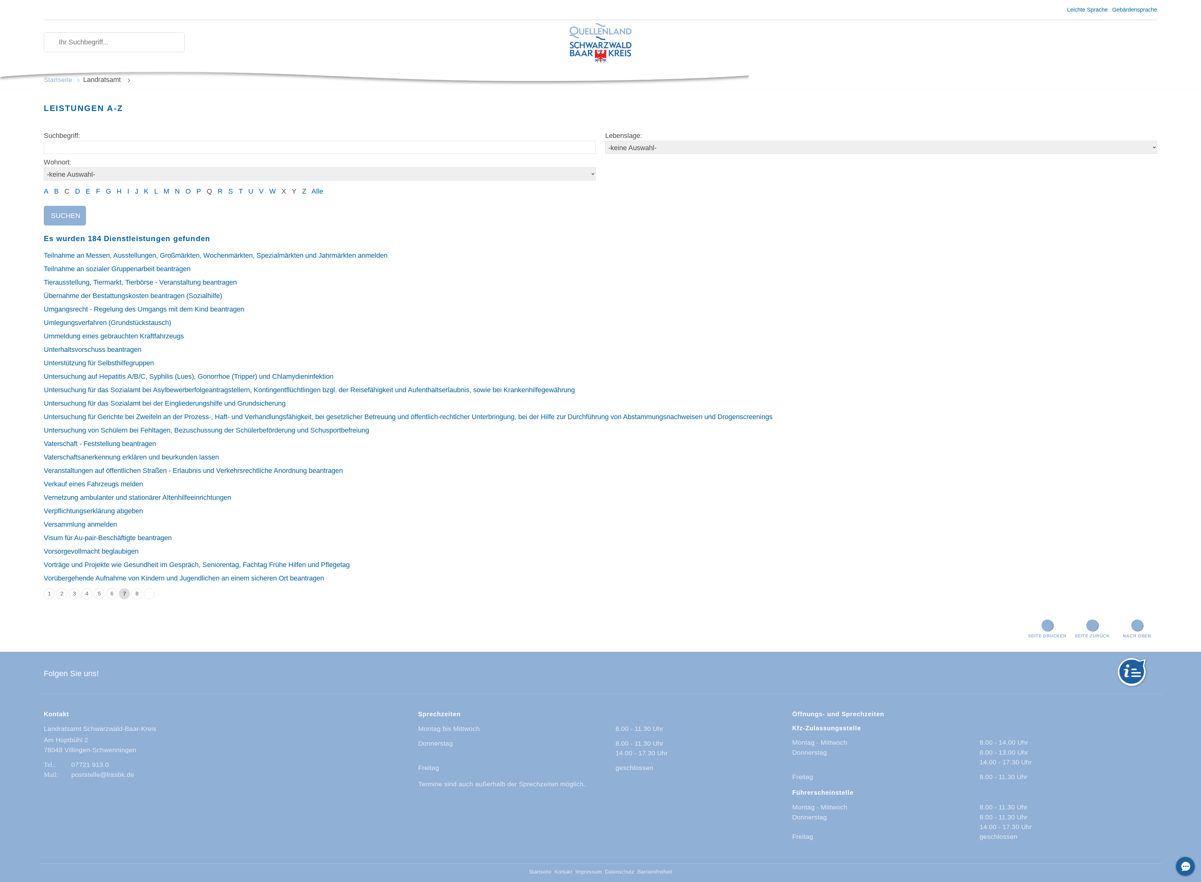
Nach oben (1137, 635)
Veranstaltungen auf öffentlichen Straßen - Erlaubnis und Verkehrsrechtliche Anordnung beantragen (193, 470)
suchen (65, 216)
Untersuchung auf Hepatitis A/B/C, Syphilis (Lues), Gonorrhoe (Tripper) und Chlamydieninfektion (188, 376)
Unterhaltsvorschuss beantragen (92, 349)
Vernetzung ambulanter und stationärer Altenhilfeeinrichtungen (137, 497)
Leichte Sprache (1087, 10)
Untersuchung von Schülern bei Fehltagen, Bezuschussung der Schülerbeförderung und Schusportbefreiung (206, 430)
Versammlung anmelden (80, 524)
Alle (317, 191)
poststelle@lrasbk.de (102, 774)
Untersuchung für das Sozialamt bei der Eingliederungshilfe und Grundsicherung (165, 403)
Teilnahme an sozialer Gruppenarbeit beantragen (117, 269)
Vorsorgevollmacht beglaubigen (91, 551)
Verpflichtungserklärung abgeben (93, 511)
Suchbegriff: (62, 135)
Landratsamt (103, 80)
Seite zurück (1092, 635)
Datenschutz (619, 872)
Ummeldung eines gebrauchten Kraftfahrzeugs (114, 336)
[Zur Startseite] (600, 43)
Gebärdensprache (1134, 10)
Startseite (58, 79)
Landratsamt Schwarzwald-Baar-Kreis (100, 728)
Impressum (588, 872)
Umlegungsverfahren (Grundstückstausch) (107, 323)
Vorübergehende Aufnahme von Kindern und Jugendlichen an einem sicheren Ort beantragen (184, 578)
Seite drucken (1047, 635)
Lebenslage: (623, 135)
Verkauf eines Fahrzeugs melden (93, 484)
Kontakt (563, 872)
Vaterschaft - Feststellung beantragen (100, 444)
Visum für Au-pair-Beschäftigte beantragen (108, 538)
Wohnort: (57, 162)
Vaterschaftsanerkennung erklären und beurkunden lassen (131, 457)
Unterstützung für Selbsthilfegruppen (99, 363)
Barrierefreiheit (654, 872)
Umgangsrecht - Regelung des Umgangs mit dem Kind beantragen (144, 309)
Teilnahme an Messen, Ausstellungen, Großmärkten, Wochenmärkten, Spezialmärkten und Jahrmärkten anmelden (216, 255)
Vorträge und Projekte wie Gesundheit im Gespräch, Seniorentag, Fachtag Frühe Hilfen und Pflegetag (197, 565)
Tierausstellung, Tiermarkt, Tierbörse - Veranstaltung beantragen (140, 282)
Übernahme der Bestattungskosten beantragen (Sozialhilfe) (133, 296)
